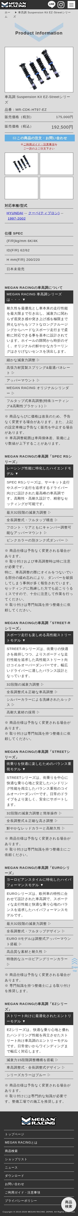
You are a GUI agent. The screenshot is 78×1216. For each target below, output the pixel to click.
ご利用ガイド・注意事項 (39, 144)
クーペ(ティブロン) (44, 213)
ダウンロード (14, 1175)
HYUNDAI (15, 213)
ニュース (11, 1167)
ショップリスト (16, 1159)
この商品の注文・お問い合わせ (42, 138)
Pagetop (75, 969)
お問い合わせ (14, 1184)
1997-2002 (17, 218)
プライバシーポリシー (21, 1200)
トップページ (14, 1134)
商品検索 (11, 1151)
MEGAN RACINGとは (21, 1142)
